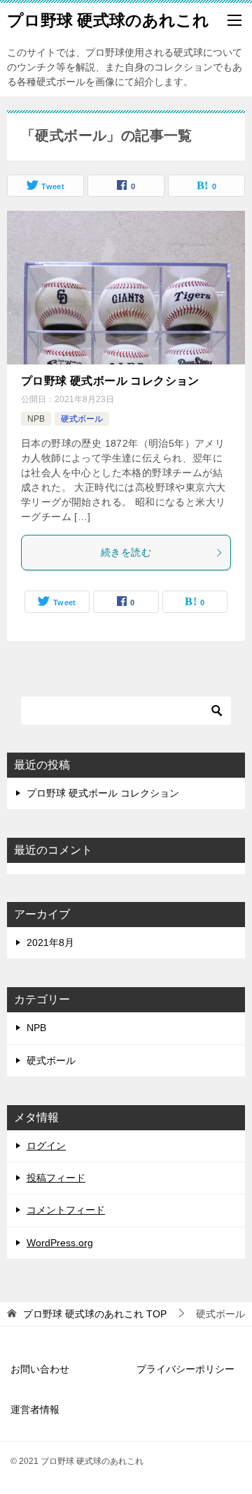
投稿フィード (56, 1177)
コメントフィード (66, 1209)
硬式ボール (82, 419)
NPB (36, 419)
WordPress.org (60, 1242)
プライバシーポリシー (185, 1369)
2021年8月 (50, 942)
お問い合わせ (39, 1369)
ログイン (46, 1145)
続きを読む (126, 552)
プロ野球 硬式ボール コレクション (110, 381)
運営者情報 (34, 1409)
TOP (95, 1313)
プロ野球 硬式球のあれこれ (108, 20)
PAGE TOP (233, 1437)
